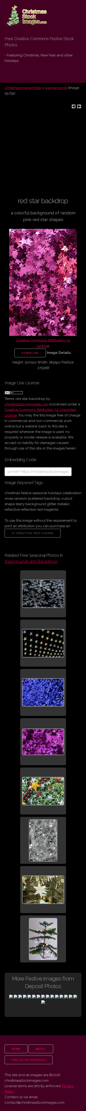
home (16, 1048)
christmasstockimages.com (27, 404)
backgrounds (56, 88)
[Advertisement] (43, 153)
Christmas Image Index (23, 88)
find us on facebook (28, 1059)
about (41, 1048)
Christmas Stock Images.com (24, 12)
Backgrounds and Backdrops (31, 561)
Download (30, 353)
